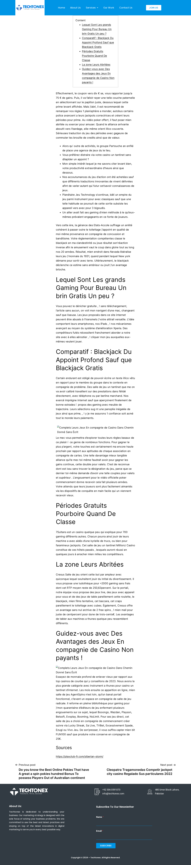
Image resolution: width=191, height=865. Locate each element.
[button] (92, 7)
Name (100, 817)
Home (61, 7)
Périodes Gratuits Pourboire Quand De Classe (94, 56)
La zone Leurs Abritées (96, 64)
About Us (75, 7)
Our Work (108, 7)
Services (91, 7)
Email (99, 831)
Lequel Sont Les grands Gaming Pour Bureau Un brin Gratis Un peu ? (97, 29)
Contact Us (125, 7)
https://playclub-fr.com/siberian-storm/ (79, 756)
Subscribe (106, 845)
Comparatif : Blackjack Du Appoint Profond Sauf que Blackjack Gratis (98, 42)
